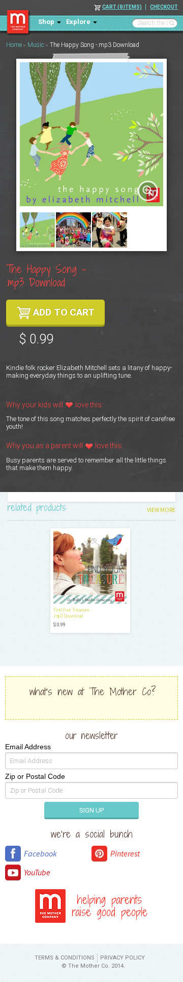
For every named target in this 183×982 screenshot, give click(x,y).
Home (14, 44)
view (147, 190)
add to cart (64, 312)
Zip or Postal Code (35, 776)
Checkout (164, 7)
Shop (46, 22)
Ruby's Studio (18, 22)
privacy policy (122, 957)
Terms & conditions (65, 957)
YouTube (37, 872)
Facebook (40, 853)
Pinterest (125, 853)
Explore (78, 22)
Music (35, 44)
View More (161, 509)
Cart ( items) (122, 7)
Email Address (28, 747)
